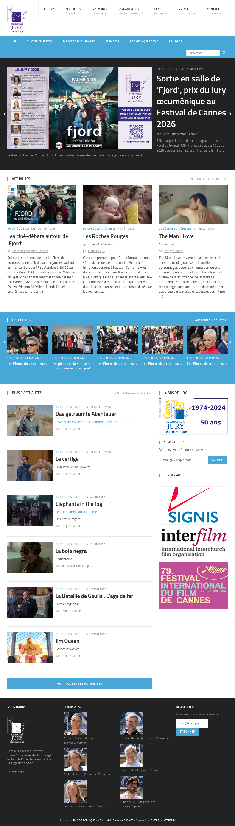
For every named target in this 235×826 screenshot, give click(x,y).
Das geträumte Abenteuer (86, 413)
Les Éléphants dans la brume (76, 512)
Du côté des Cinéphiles (79, 41)
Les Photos (111, 41)
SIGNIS (155, 820)
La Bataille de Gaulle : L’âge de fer (94, 596)
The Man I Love (176, 236)
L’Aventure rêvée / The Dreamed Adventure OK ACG (93, 422)
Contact (214, 11)
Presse (187, 11)
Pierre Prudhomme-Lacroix (179, 134)
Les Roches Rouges (105, 236)
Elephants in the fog (79, 503)
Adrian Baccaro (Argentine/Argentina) (88, 774)
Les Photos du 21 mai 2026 (162, 364)
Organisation (131, 11)
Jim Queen (67, 641)
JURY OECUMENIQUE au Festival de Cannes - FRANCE (102, 820)
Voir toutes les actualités (208, 179)
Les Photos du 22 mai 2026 (117, 364)
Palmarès (100, 11)
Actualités (73, 11)
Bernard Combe (71, 610)
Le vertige (67, 458)
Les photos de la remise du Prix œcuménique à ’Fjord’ (71, 366)
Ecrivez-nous (15, 772)
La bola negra (71, 551)
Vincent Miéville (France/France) (140, 770)
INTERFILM (169, 820)
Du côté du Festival (40, 41)
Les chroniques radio (143, 41)
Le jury (49, 9)
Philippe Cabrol (173, 251)
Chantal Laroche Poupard (77, 566)
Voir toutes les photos (211, 320)
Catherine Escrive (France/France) (85, 806)
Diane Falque (96, 251)
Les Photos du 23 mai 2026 (27, 364)
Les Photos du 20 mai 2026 (207, 364)
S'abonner (217, 460)
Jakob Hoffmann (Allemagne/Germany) (144, 738)
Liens (160, 11)
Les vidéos (175, 41)
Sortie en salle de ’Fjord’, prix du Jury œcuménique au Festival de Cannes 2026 (191, 101)
